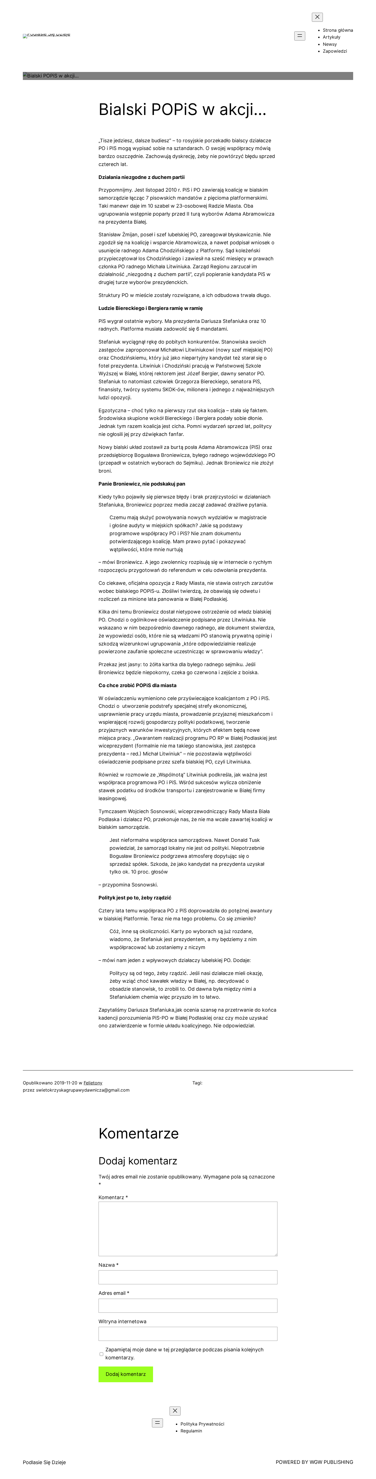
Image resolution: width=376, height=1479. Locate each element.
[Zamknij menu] (317, 17)
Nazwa (109, 1265)
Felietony (93, 1083)
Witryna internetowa (122, 1321)
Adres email (114, 1293)
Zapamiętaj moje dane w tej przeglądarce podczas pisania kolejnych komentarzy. (184, 1353)
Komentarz (113, 1197)
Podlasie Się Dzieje (44, 1462)
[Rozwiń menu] (299, 36)
